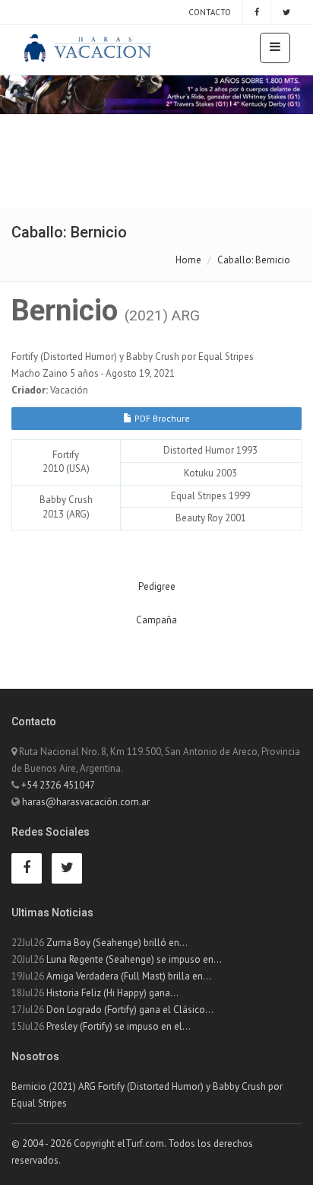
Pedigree (156, 586)
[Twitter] (286, 12)
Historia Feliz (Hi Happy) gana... (112, 992)
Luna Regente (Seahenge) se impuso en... (134, 959)
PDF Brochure (161, 418)
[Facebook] (256, 12)
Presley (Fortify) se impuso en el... (118, 1026)
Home (188, 259)
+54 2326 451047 (58, 785)
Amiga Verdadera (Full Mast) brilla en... (128, 976)
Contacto (208, 12)
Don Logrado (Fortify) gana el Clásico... (129, 1009)
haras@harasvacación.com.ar (86, 801)
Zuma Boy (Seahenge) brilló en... (117, 942)
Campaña (156, 619)
